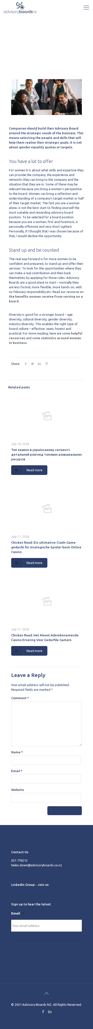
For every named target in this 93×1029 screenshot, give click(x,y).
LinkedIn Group (23, 884)
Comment (20, 698)
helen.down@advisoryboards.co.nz (36, 865)
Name (17, 752)
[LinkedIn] (50, 1011)
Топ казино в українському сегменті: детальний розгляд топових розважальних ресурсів (46, 454)
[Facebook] (43, 1011)
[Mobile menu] (86, 7)
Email (16, 771)
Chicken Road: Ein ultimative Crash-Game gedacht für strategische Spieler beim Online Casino (46, 547)
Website (17, 789)
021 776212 (19, 860)
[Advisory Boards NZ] (20, 7)
